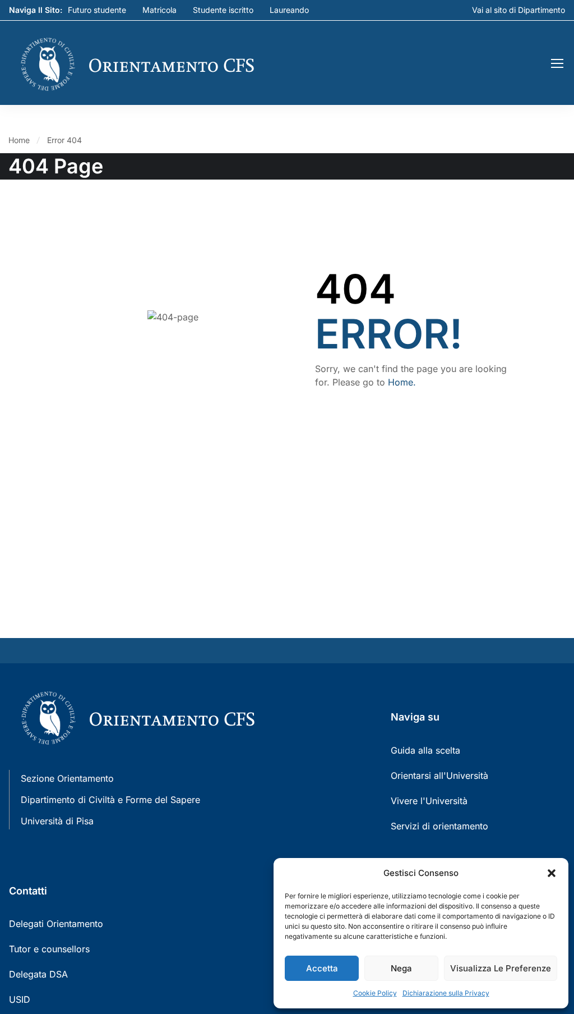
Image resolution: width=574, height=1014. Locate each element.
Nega (401, 968)
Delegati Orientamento (56, 923)
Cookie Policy (375, 993)
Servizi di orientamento (439, 826)
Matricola (159, 10)
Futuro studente (97, 10)
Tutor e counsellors (49, 949)
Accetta (322, 968)
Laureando (289, 10)
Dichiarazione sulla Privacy (445, 993)
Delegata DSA (38, 974)
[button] (551, 873)
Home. (402, 382)
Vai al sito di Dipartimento (518, 10)
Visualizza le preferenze (500, 968)
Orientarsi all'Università (439, 775)
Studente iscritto (223, 10)
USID (19, 999)
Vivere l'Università (429, 800)
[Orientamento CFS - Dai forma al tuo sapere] (148, 64)
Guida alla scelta (425, 750)
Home (19, 140)
